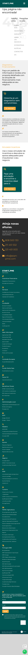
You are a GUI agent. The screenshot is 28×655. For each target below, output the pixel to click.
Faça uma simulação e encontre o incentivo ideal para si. (11, 179)
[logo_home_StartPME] (8, 270)
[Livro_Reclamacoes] (23, 631)
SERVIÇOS (17, 34)
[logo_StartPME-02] (8, 3)
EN (15, 55)
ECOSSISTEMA (19, 45)
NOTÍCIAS (17, 48)
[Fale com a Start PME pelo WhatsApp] (25, 652)
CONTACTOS (18, 51)
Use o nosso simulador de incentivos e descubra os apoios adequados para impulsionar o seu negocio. (13, 155)
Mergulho (10, 632)
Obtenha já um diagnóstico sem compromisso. (12, 100)
